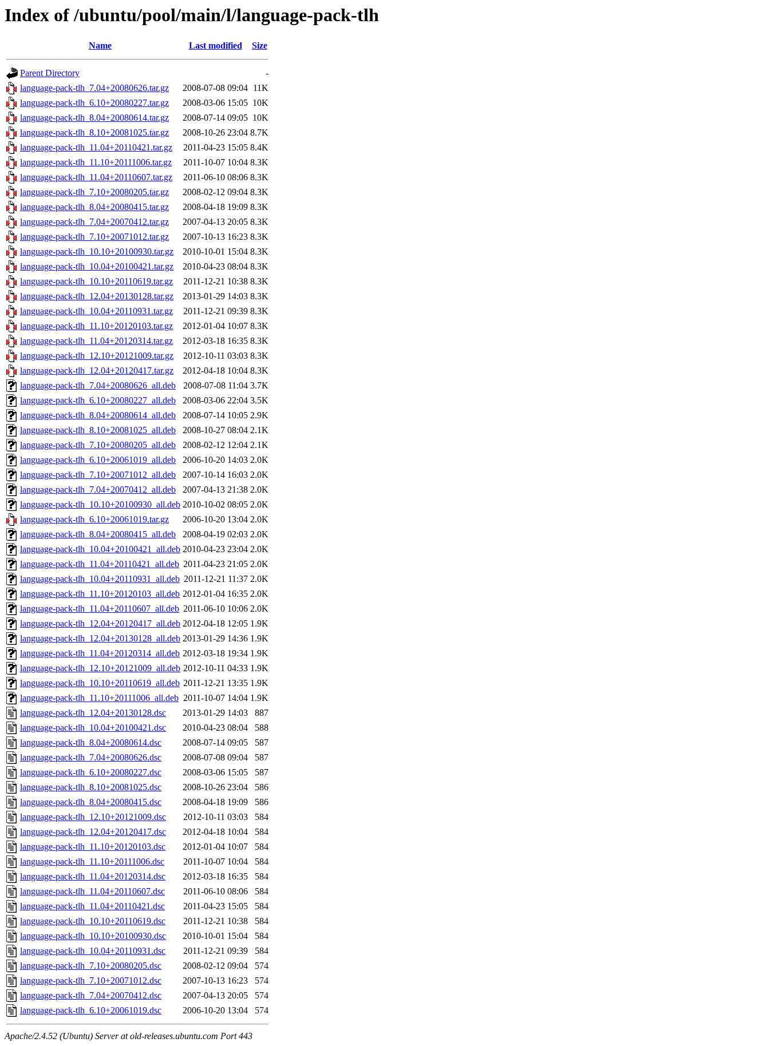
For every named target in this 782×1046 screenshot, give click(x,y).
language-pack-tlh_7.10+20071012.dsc (90, 980)
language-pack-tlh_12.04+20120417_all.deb (100, 623)
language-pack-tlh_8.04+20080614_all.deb (98, 415)
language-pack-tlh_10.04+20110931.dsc (92, 951)
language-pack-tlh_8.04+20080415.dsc (90, 802)
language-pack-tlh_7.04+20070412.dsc (90, 995)
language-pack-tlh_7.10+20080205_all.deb (98, 445)
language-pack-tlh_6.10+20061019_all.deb (98, 460)
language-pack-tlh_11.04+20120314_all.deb (100, 653)
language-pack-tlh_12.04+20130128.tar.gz (96, 296)
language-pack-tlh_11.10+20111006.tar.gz (96, 162)
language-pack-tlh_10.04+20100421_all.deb (100, 549)
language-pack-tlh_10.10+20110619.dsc (92, 921)
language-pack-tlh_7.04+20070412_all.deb (98, 489)
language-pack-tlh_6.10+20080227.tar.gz (94, 103)
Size (259, 45)
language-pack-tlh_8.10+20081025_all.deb (98, 430)
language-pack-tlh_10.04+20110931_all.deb (100, 579)
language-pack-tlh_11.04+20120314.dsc (92, 876)
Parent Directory (50, 73)
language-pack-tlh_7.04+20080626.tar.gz (94, 88)
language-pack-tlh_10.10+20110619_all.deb (100, 683)
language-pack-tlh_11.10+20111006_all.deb (99, 698)
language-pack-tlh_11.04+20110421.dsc (92, 906)
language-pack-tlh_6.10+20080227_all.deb (98, 400)
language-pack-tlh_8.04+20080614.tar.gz (94, 117)
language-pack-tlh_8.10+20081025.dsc (90, 787)
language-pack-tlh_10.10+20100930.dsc (93, 936)
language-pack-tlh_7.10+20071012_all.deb (98, 475)
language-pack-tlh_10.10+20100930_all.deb (100, 504)
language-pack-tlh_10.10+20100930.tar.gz (96, 251)
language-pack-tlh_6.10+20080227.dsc (90, 772)
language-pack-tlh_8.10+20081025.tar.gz (94, 132)
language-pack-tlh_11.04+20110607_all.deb (99, 608)
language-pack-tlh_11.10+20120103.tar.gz (96, 326)
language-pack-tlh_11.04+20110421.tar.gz (96, 147)
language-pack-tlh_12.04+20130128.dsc (93, 713)
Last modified (215, 45)
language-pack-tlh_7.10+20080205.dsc (90, 965)
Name (100, 45)
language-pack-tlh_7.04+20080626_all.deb (98, 385)
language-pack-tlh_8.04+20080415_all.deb (98, 534)
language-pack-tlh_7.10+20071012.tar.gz (94, 236)
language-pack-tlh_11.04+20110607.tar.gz (96, 177)
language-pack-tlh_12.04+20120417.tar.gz (96, 370)
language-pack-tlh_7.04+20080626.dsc (90, 757)
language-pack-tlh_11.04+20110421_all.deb (99, 564)
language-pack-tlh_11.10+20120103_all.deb (100, 594)
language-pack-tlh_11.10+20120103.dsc (92, 846)
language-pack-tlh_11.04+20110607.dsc (92, 891)
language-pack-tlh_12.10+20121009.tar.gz (96, 355)
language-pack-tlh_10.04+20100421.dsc (93, 727)
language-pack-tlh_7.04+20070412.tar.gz (94, 222)
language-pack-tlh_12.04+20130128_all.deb (100, 638)
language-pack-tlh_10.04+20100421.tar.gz (96, 266)
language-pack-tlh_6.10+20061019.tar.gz (94, 519)
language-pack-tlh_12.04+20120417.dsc (93, 832)
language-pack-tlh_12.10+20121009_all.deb (100, 668)
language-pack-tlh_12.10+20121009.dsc (93, 817)
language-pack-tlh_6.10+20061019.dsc (90, 1010)
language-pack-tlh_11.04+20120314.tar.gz (96, 341)
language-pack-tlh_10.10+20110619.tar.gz (96, 281)
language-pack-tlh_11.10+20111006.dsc (92, 861)
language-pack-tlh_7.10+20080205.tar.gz (94, 192)
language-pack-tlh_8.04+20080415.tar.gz (94, 207)
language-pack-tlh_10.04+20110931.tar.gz (96, 311)
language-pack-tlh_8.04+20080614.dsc (90, 742)
